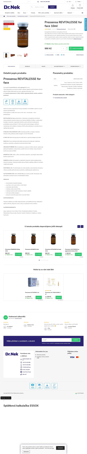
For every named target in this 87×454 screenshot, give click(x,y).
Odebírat (75, 340)
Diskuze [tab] (43, 66)
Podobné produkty (74, 66)
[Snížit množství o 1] (67, 49)
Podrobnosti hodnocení (61, 29)
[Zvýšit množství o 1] (67, 48)
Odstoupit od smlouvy (6, 398)
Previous (78, 226)
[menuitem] (9, 13)
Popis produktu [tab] (11, 66)
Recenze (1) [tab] (27, 66)
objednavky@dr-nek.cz (26, 359)
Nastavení (26, 451)
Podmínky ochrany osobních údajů (43, 357)
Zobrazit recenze (18, 318)
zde (53, 448)
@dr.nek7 (24, 374)
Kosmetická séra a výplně (61, 97)
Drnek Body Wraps (26, 372)
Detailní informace (77, 38)
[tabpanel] (14, 244)
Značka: (80, 54)
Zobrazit (38, 297)
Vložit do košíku (77, 48)
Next (82, 226)
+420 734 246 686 (26, 362)
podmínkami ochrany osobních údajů (62, 343)
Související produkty (58, 66)
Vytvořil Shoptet (80, 393)
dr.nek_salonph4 (26, 369)
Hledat (52, 7)
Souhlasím (60, 448)
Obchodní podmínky (7, 1)
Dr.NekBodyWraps (26, 367)
